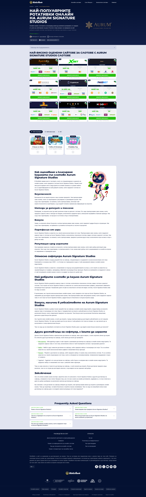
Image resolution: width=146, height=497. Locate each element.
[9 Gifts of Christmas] (55, 145)
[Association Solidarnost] (70, 480)
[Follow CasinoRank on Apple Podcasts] (114, 466)
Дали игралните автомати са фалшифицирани (61, 438)
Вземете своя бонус (44, 75)
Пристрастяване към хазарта (81, 494)
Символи (61, 441)
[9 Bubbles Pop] (73, 145)
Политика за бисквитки (49, 494)
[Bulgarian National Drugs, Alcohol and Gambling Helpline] (58, 480)
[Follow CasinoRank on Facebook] (96, 466)
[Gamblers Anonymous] (92, 480)
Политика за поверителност (90, 441)
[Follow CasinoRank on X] (103, 466)
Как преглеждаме (90, 443)
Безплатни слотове (102, 2)
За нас (90, 438)
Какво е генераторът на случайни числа (61, 449)
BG (31, 466)
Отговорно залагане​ (97, 494)
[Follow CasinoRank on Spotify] (111, 466)
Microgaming (42, 341)
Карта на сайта (110, 494)
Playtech (40, 353)
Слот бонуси (88, 2)
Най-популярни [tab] (37, 131)
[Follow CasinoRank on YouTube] (107, 466)
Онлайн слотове (76, 2)
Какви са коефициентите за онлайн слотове (61, 443)
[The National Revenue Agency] (47, 480)
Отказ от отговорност (64, 494)
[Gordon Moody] (82, 480)
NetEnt (40, 347)
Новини (114, 2)
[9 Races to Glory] (38, 145)
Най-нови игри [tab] (51, 131)
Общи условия (36, 494)
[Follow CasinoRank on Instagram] (100, 466)
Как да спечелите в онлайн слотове (60, 446)
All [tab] (60, 131)
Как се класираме (90, 446)
